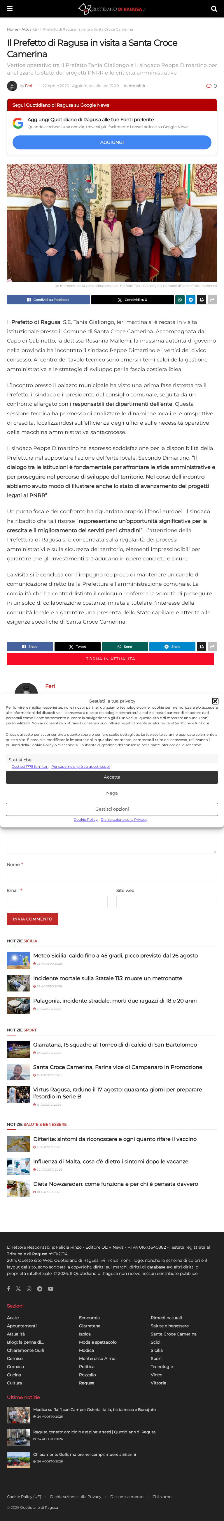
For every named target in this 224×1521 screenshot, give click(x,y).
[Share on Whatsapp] (180, 299)
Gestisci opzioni (112, 809)
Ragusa (86, 1383)
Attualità (29, 29)
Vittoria (158, 1383)
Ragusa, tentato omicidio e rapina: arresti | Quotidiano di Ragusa (94, 1432)
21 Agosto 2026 (48, 1009)
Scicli (156, 1342)
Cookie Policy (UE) (24, 1496)
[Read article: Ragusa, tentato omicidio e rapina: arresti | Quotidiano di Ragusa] (18, 1437)
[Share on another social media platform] (212, 299)
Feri (28, 85)
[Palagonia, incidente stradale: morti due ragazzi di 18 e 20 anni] (18, 1005)
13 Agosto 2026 (48, 1105)
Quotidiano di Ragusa (39, 1507)
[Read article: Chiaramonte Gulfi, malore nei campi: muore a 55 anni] (18, 1460)
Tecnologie (162, 1366)
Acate (13, 1317)
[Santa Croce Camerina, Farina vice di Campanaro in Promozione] (18, 1072)
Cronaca (15, 1366)
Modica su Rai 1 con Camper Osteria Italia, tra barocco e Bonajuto (94, 1409)
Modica (86, 1350)
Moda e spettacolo (98, 1342)
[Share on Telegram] (190, 299)
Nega (112, 793)
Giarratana (89, 1325)
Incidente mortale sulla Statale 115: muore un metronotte (107, 978)
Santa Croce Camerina (174, 1334)
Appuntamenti (22, 1325)
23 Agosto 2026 (49, 964)
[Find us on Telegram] (39, 1289)
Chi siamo (162, 1496)
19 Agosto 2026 (48, 1053)
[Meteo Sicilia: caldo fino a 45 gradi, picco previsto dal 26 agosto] (18, 960)
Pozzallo (87, 1374)
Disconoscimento (127, 1496)
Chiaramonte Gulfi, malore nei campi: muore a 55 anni (84, 1454)
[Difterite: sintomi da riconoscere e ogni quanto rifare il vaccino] (18, 1144)
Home (12, 29)
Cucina (14, 1374)
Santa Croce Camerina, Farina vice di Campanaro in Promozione (117, 1067)
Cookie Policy (86, 819)
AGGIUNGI (112, 142)
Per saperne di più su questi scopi (80, 767)
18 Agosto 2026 (48, 1192)
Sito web (125, 890)
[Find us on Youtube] (50, 1289)
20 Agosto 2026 (49, 1169)
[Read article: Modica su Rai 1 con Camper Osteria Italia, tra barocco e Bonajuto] (18, 1415)
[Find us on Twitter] (18, 1288)
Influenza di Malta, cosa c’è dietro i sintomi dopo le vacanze (110, 1161)
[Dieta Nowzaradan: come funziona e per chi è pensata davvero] (18, 1189)
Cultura (14, 1383)
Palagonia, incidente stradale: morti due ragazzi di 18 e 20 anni (115, 1001)
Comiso (15, 1358)
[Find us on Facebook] (8, 1289)
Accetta (112, 777)
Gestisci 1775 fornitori (30, 767)
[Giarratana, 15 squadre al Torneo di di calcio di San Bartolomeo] (18, 1049)
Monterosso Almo (97, 1358)
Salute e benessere (170, 1325)
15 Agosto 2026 (48, 1075)
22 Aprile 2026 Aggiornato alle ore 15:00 (82, 85)
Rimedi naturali (166, 1317)
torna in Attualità (110, 658)
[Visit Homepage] (112, 9)
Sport (156, 1358)
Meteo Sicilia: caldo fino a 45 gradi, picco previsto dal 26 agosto (115, 955)
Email (15, 890)
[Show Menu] (10, 8)
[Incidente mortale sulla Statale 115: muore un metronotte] (18, 983)
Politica (86, 1366)
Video (156, 1374)
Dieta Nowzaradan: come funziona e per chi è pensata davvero (115, 1184)
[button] (215, 701)
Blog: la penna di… (25, 1342)
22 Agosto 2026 (49, 986)
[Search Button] (214, 8)
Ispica (85, 1334)
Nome (15, 864)
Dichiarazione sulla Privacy (124, 819)
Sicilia (157, 1350)
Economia (89, 1317)
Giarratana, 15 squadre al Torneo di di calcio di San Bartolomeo (115, 1045)
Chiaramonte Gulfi (25, 1350)
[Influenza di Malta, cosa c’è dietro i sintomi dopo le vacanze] (18, 1166)
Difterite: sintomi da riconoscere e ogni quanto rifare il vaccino (115, 1139)
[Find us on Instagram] (29, 1289)
